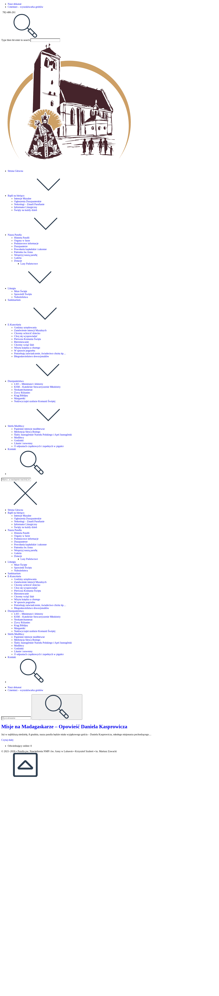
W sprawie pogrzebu (24, 602)
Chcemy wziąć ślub (24, 596)
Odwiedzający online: (19, 745)
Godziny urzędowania (25, 579)
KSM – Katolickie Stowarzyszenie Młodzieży (37, 616)
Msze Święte (20, 564)
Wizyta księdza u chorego (27, 599)
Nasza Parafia (15, 530)
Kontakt (12, 657)
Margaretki (19, 628)
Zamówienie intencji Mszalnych (30, 582)
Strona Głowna (15, 510)
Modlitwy (19, 645)
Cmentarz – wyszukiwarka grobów (25, 6)
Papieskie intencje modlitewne (29, 637)
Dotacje (18, 556)
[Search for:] (25, 37)
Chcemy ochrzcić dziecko (27, 585)
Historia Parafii (21, 533)
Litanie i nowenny (23, 651)
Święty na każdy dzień (25, 527)
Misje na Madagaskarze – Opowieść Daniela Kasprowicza (64, 726)
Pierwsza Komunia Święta (27, 590)
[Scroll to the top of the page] (25, 776)
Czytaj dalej (7, 740)
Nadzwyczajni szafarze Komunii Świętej (34, 631)
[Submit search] (57, 707)
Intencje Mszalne (22, 515)
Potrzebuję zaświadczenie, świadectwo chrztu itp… (40, 605)
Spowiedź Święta (23, 567)
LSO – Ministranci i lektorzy (28, 613)
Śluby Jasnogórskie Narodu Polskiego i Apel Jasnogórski (43, 642)
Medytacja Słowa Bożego (27, 639)
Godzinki (19, 648)
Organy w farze (22, 535)
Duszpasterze (21, 541)
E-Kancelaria (14, 576)
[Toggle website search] (32, 473)
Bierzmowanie (21, 593)
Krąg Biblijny (21, 625)
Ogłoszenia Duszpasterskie (27, 518)
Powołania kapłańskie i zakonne (30, 544)
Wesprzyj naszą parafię (25, 550)
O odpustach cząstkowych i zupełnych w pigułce (39, 654)
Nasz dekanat (14, 4)
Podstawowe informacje (26, 538)
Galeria (17, 553)
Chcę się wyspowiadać (25, 587)
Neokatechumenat (23, 619)
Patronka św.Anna (23, 547)
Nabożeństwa (21, 570)
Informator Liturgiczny (25, 524)
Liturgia (12, 561)
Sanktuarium (14, 573)
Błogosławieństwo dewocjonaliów (31, 608)
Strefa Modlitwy (16, 634)
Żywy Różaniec (22, 622)
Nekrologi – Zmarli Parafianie (29, 521)
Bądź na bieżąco (16, 512)
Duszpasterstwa (16, 611)
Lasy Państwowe (29, 559)
